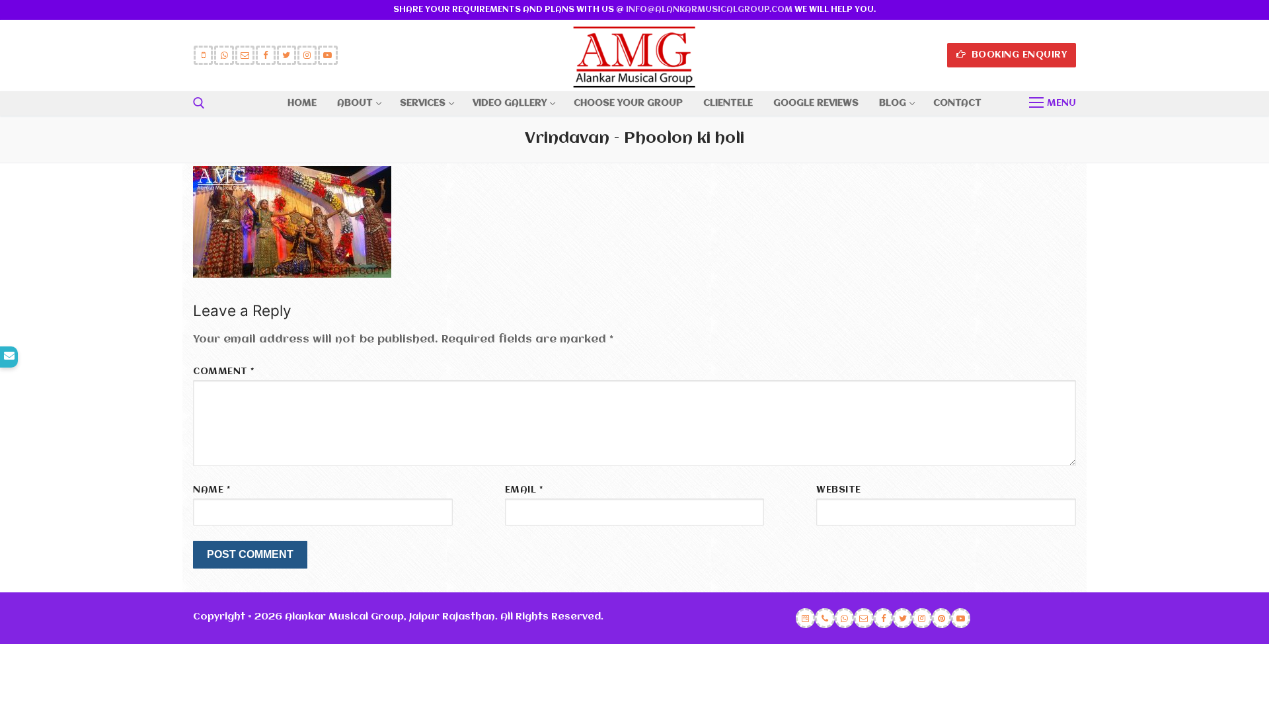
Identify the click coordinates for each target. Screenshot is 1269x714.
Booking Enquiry (1017, 55)
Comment (223, 372)
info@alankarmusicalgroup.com (709, 9)
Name (211, 490)
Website (838, 490)
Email (524, 490)
